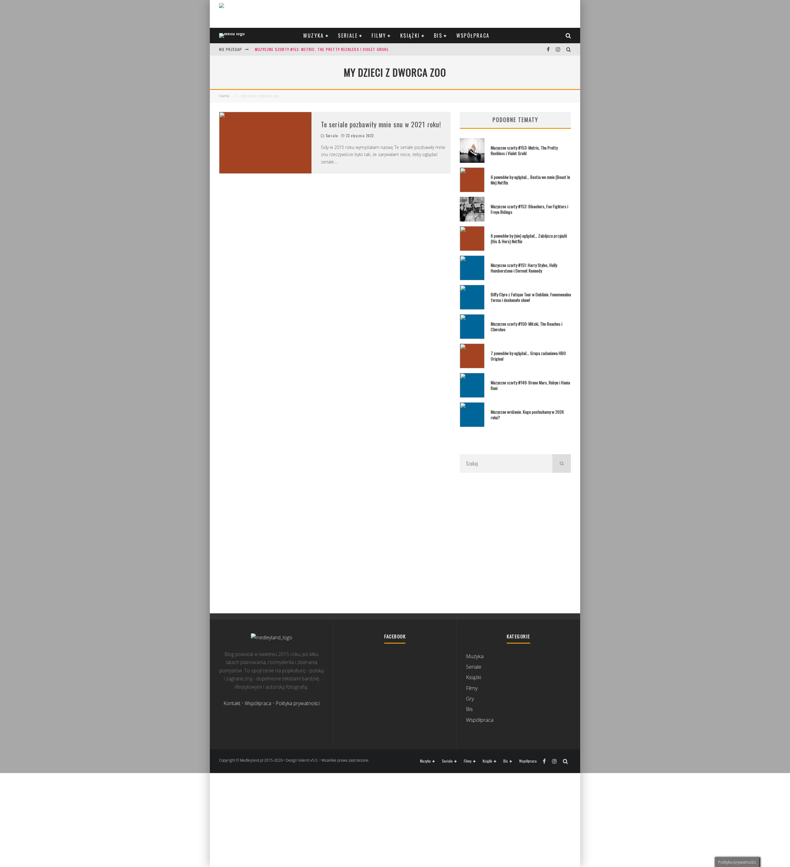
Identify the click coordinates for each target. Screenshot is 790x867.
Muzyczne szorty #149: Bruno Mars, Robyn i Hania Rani (530, 385)
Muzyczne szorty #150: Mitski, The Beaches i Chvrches (526, 326)
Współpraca (473, 35)
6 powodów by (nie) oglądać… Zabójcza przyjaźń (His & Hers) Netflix (529, 238)
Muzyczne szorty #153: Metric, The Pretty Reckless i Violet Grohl (322, 49)
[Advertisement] (515, 543)
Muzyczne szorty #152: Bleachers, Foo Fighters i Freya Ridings (529, 209)
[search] (561, 463)
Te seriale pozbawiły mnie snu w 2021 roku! (381, 124)
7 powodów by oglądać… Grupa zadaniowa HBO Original (528, 356)
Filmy (379, 35)
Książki (410, 35)
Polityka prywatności (298, 703)
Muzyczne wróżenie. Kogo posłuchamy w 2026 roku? (527, 414)
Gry (470, 698)
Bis (438, 35)
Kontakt (231, 703)
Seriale (348, 35)
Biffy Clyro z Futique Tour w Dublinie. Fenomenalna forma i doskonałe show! (531, 297)
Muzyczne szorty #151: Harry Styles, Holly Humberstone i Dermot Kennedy (524, 268)
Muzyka (313, 35)
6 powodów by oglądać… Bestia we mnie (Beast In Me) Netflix (530, 180)
